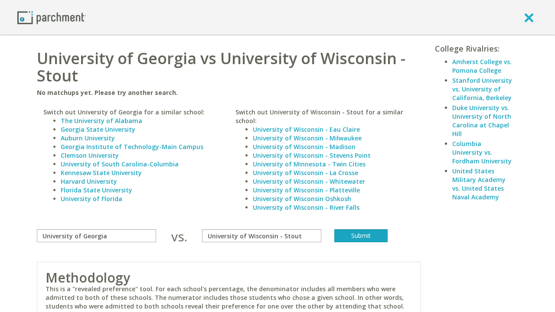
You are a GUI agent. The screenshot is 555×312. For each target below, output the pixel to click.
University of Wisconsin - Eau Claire (306, 129)
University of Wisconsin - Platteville (306, 190)
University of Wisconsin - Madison (304, 147)
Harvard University (89, 181)
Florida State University (96, 190)
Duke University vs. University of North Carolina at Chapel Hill (481, 121)
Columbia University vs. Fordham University (482, 152)
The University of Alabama (101, 121)
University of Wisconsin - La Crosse (305, 173)
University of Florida (91, 199)
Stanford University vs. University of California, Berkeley (482, 89)
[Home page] (51, 17)
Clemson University (90, 155)
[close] (529, 17)
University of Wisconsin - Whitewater (309, 181)
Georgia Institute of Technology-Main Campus (132, 147)
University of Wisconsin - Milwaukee (307, 138)
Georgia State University (98, 129)
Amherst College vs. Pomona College (482, 66)
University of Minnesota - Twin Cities (309, 164)
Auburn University (88, 138)
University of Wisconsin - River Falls (306, 207)
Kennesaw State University (101, 173)
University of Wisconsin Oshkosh (302, 199)
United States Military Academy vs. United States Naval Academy (479, 184)
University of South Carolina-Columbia (120, 164)
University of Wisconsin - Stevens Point (312, 155)
